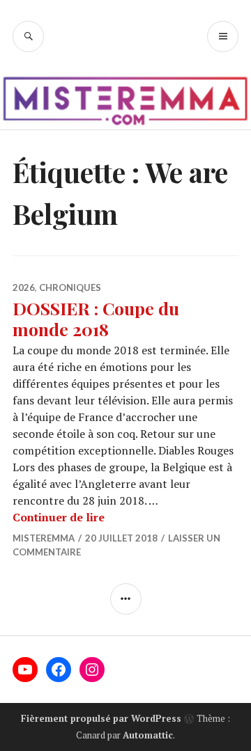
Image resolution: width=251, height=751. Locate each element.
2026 (24, 287)
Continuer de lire (59, 517)
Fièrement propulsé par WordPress (101, 718)
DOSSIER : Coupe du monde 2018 (96, 318)
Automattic (148, 735)
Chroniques (70, 287)
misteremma (44, 538)
